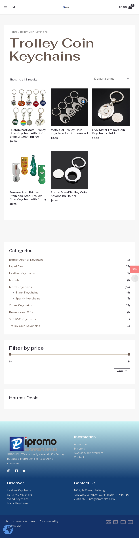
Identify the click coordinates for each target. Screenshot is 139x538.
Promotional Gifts (21, 312)
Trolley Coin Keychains (24, 326)
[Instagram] (8, 471)
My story (79, 448)
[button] (14, 7)
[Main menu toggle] (5, 7)
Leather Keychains (22, 273)
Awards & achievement (88, 453)
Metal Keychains (20, 287)
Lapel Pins (16, 266)
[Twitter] (24, 471)
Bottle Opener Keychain (26, 259)
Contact (79, 457)
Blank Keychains (26, 292)
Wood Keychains (17, 499)
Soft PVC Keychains (22, 319)
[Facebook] (16, 471)
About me (80, 444)
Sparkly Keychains (27, 298)
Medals (14, 280)
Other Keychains (20, 305)
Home (13, 31)
